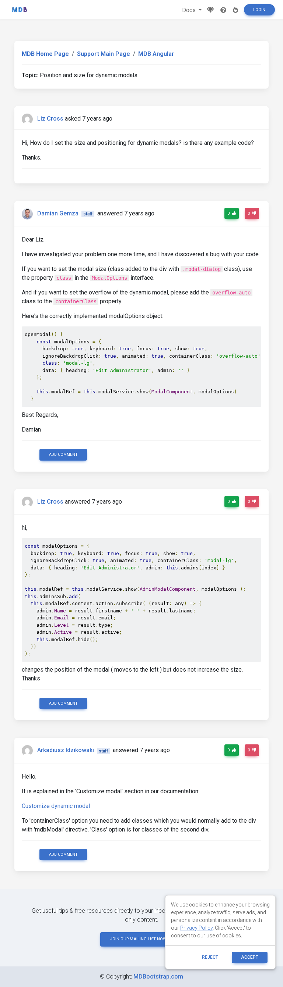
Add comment (63, 454)
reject (210, 957)
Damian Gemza (57, 213)
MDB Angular (156, 53)
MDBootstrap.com (158, 976)
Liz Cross (50, 118)
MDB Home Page (45, 53)
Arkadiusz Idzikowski (65, 750)
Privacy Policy (196, 928)
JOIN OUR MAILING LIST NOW (138, 939)
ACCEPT (249, 957)
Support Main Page (103, 53)
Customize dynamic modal (56, 805)
